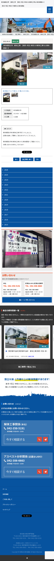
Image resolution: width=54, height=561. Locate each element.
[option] (27, 342)
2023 (6, 185)
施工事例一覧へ (27, 159)
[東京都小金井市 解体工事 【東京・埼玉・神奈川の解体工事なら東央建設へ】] (27, 337)
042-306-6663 (16, 460)
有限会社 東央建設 (17, 13)
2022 (6, 190)
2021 (6, 195)
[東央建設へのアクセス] (27, 249)
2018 (6, 210)
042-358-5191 (16, 428)
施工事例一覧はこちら (27, 366)
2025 (6, 175)
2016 (6, 219)
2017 (6, 214)
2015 (6, 224)
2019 (6, 205)
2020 (6, 200)
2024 (6, 180)
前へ (16, 159)
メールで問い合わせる (28, 300)
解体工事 (15, 41)
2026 (6, 170)
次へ (37, 159)
